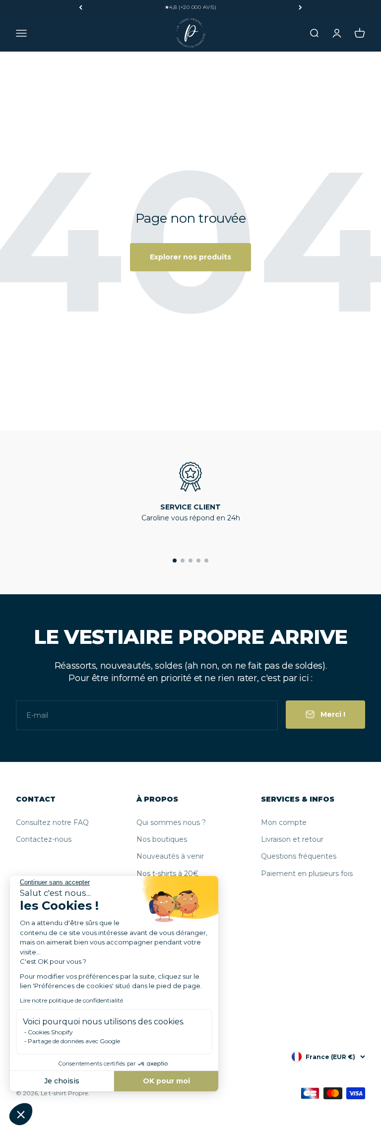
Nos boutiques (161, 839)
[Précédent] (80, 7)
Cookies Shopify (50, 1032)
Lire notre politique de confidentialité (71, 1000)
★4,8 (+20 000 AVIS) (191, 7)
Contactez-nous (43, 839)
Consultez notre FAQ (52, 822)
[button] (21, 1114)
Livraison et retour (292, 839)
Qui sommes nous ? (171, 822)
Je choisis (61, 1080)
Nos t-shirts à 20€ (167, 873)
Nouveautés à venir (170, 856)
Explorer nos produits (190, 256)
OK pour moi (166, 1080)
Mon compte (284, 822)
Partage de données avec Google (74, 1041)
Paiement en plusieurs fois (307, 873)
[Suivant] (300, 7)
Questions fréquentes (298, 856)
